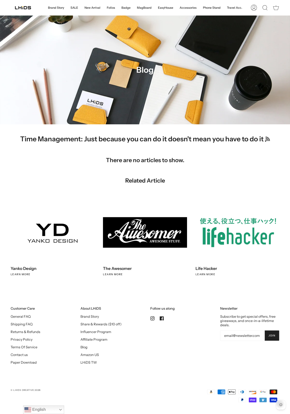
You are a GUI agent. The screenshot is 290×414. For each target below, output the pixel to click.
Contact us (19, 355)
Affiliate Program (93, 339)
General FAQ (21, 316)
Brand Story (89, 316)
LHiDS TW (88, 362)
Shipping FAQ (22, 324)
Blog (83, 347)
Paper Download (24, 362)
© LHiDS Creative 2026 (26, 390)
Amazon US (89, 355)
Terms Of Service (24, 347)
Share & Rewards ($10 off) (101, 324)
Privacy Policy (21, 339)
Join (272, 335)
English (38, 409)
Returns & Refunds (25, 332)
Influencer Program (95, 332)
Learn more (20, 274)
